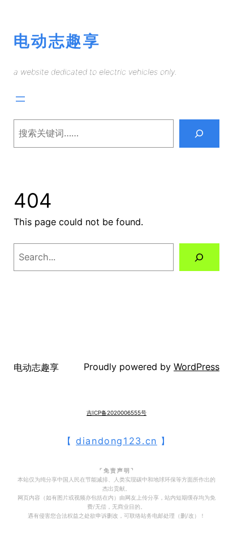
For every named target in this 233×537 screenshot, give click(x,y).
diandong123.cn (116, 440)
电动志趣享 (57, 40)
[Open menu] (20, 99)
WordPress (196, 366)
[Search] (199, 133)
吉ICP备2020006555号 (116, 412)
